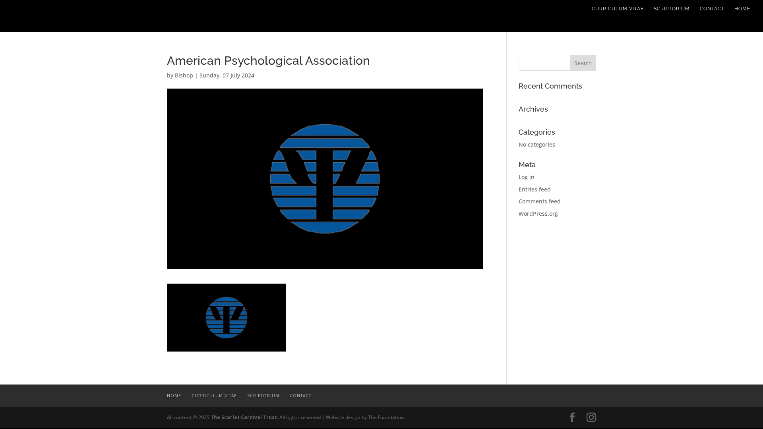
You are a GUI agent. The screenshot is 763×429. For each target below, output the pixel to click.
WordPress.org (538, 213)
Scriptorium (672, 9)
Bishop (184, 75)
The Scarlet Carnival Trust (244, 417)
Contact (712, 9)
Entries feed (535, 189)
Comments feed (540, 201)
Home (742, 9)
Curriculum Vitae (618, 9)
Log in (526, 177)
